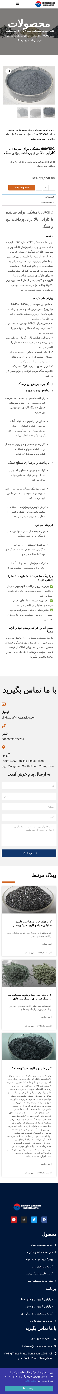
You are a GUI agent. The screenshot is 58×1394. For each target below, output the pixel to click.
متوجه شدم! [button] (29, 1388)
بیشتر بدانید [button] (30, 1380)
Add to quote (22, 187)
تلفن (5, 733)
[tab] (29, 197)
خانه (52, 30)
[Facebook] (44, 1219)
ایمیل (5, 712)
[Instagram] (24, 1219)
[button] (17, 3)
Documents (47, 202)
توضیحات (49, 196)
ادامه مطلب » (46, 944)
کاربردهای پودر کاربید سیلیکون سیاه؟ (32, 1068)
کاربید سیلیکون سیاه (37, 30)
